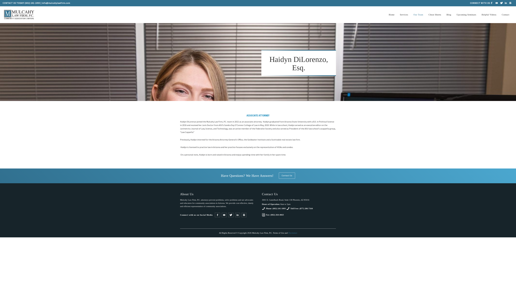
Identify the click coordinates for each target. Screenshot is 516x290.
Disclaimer (292, 233)
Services (404, 15)
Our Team (418, 15)
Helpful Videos (489, 15)
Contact (505, 15)
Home (392, 15)
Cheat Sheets (435, 15)
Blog (449, 15)
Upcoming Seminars (466, 15)
